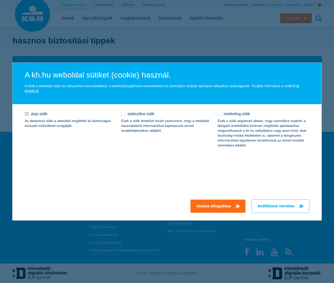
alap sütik (39, 114)
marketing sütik (237, 114)
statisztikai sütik (141, 114)
